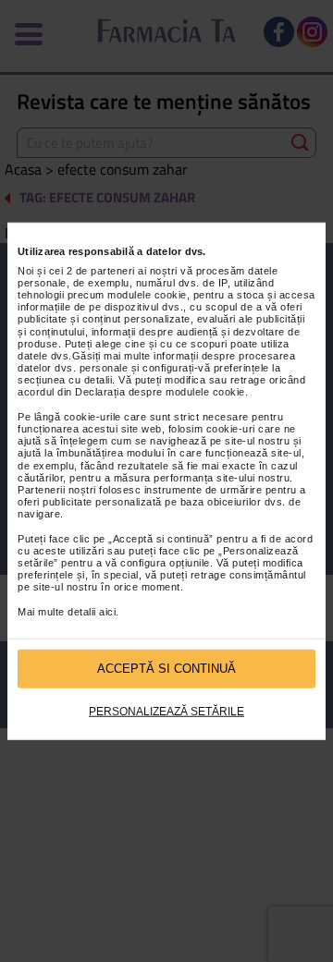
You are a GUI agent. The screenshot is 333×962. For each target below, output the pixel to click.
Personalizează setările (166, 710)
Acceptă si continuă (166, 669)
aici (107, 611)
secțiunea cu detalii (65, 379)
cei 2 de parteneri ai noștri (113, 269)
